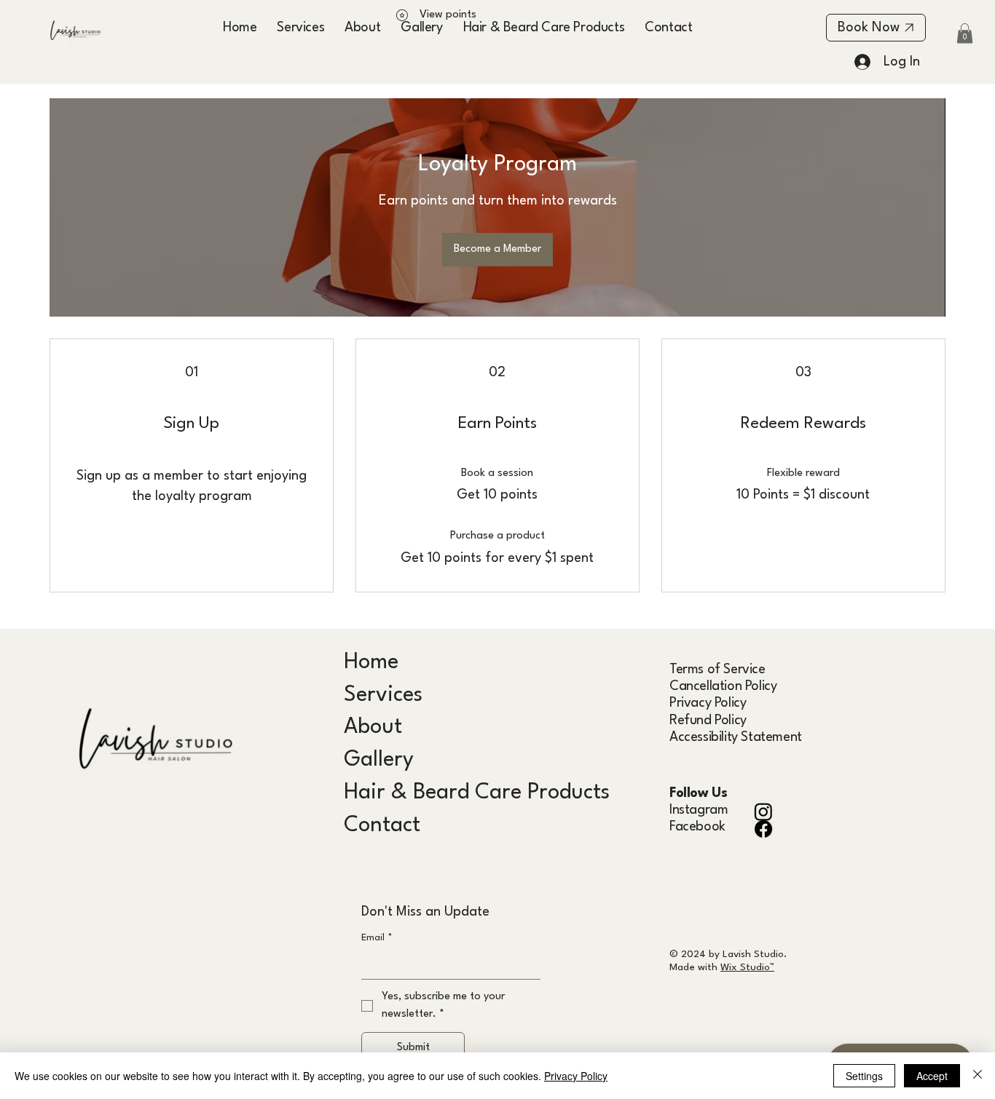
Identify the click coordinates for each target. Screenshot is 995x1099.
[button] (964, 33)
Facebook (697, 826)
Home (371, 662)
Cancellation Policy (722, 686)
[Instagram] (763, 811)
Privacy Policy (707, 703)
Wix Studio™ (747, 967)
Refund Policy (708, 720)
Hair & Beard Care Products (477, 793)
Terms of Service (717, 669)
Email (377, 938)
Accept (932, 1075)
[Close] (977, 1075)
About (373, 727)
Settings (864, 1075)
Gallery (379, 760)
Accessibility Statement (735, 737)
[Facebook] (763, 829)
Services (383, 695)
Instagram (698, 810)
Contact (382, 825)
